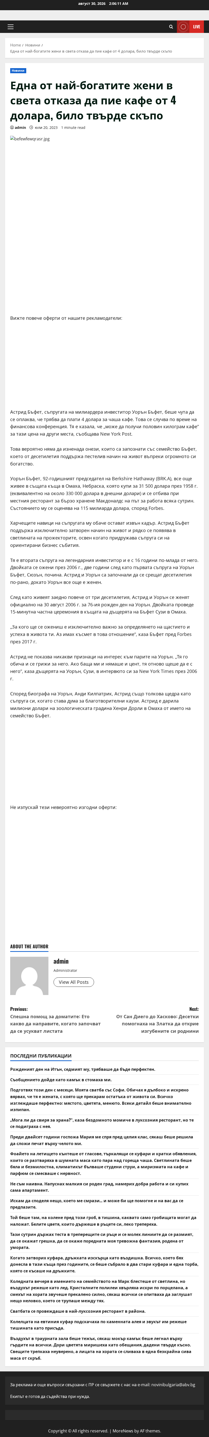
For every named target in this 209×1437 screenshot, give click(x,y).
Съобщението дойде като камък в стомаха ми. (61, 1079)
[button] (10, 26)
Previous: (55, 1019)
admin (20, 127)
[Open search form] (171, 27)
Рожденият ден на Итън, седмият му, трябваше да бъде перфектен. (82, 1069)
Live (196, 26)
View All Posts (74, 982)
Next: (157, 1019)
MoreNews (123, 1431)
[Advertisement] (104, 271)
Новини (18, 70)
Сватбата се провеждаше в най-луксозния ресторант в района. (78, 1311)
